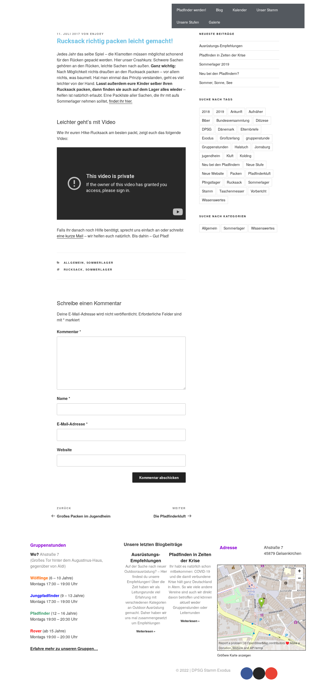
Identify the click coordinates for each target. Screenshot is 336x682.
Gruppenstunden (215, 146)
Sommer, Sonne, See (215, 82)
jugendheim (211, 155)
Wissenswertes (213, 199)
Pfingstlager (211, 182)
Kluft (230, 155)
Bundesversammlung (232, 120)
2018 (206, 111)
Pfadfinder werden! (191, 9)
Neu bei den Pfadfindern (221, 164)
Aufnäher (256, 111)
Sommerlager (100, 262)
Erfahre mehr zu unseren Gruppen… (64, 648)
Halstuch (241, 146)
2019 (220, 111)
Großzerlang (230, 138)
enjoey (97, 34)
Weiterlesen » (145, 631)
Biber (206, 120)
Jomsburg (262, 146)
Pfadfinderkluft (259, 173)
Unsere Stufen (188, 22)
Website (64, 449)
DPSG (207, 129)
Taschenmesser (231, 191)
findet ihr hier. (120, 101)
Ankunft (236, 111)
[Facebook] (247, 673)
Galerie (214, 22)
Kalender (240, 9)
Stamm (207, 191)
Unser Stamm (267, 9)
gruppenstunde (258, 138)
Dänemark (226, 129)
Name (63, 398)
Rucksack (73, 269)
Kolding (245, 155)
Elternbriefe (250, 129)
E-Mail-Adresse (72, 424)
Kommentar (69, 331)
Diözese (262, 120)
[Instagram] (259, 673)
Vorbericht (258, 191)
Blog (219, 9)
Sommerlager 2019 (214, 64)
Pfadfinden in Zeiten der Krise (222, 55)
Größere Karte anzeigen (234, 655)
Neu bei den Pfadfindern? (219, 73)
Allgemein (74, 262)
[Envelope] (271, 673)
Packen (236, 173)
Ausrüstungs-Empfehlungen (221, 45)
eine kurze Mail (70, 236)
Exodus (208, 138)
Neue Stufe (255, 164)
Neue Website (213, 173)
